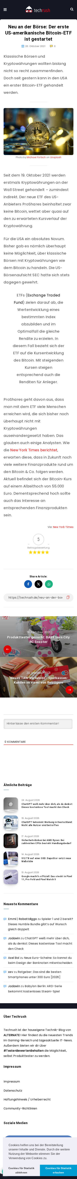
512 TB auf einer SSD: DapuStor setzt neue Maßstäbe (46, 860)
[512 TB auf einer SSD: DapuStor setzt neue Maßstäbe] (11, 859)
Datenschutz (13, 1090)
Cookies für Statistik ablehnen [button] (21, 1170)
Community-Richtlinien (20, 1108)
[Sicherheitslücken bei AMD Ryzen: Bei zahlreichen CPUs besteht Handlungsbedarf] (11, 841)
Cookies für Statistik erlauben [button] (58, 1170)
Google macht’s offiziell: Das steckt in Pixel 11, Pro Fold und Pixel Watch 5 (46, 878)
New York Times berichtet (33, 450)
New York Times (63, 527)
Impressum (12, 1081)
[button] (48, 1158)
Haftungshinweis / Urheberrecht (27, 1099)
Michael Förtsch (36, 157)
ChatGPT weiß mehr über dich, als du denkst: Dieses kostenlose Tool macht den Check (47, 805)
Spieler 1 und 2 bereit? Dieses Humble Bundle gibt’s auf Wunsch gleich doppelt (40, 924)
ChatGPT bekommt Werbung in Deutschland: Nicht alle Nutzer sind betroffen (46, 824)
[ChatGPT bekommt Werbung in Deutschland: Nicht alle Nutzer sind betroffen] (11, 823)
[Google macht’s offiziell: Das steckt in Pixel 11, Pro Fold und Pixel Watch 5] (11, 877)
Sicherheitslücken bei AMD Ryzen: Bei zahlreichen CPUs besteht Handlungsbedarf (46, 842)
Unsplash (55, 157)
